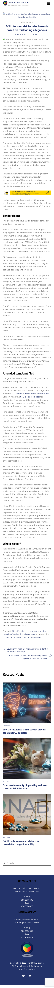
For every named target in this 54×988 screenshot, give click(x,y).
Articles (35, 34)
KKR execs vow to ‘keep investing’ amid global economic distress (28, 657)
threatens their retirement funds (33, 393)
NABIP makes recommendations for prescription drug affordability (21, 842)
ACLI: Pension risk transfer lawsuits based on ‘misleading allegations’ (27, 28)
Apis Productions (27, 969)
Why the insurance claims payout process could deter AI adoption (24, 731)
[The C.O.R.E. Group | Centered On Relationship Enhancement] (16, 5)
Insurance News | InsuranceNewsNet (23, 637)
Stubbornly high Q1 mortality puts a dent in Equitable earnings (27, 650)
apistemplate (22, 35)
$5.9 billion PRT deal (30, 397)
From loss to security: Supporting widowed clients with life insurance (25, 787)
